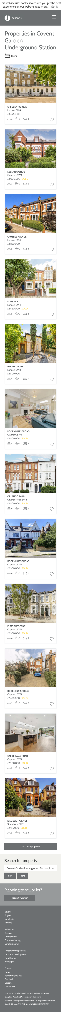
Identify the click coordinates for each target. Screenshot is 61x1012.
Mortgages (9, 961)
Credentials (10, 986)
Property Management (15, 950)
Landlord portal (12, 943)
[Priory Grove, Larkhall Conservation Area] (30, 343)
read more (41, 6)
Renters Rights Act (13, 975)
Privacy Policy (9, 993)
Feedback (9, 979)
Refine (14, 55)
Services (8, 933)
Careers (8, 982)
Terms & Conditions (33, 993)
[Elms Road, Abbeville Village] (30, 278)
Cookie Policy (20, 993)
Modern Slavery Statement (31, 997)
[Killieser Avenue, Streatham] (30, 797)
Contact (8, 968)
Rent (22, 875)
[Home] (13, 18)
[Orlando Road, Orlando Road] (30, 473)
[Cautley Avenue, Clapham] (30, 213)
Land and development (15, 954)
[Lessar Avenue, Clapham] (30, 148)
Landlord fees (11, 936)
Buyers (8, 915)
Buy (10, 875)
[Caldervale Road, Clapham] (30, 733)
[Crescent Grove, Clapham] (30, 84)
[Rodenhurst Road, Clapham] (30, 408)
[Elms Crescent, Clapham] (30, 603)
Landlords (9, 919)
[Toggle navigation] (54, 16)
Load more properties (31, 846)
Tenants (8, 922)
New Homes (10, 957)
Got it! (54, 6)
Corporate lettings (13, 940)
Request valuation (20, 897)
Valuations (9, 929)
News (7, 972)
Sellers (8, 911)
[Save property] (52, 120)
